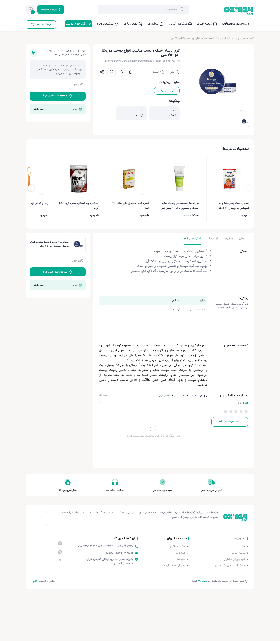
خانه (252, 38)
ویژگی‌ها (228, 238)
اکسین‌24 (202, 581)
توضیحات (212, 238)
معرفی (242, 238)
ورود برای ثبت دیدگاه (230, 422)
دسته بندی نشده (240, 38)
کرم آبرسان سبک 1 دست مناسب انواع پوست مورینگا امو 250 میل (200, 38)
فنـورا (34, 581)
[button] (31, 188)
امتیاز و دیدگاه (192, 238)
